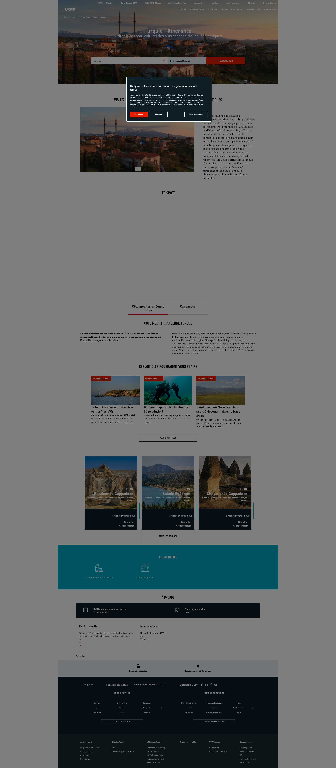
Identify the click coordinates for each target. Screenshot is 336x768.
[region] (169, 99)
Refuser (158, 114)
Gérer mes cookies (196, 114)
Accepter (139, 114)
